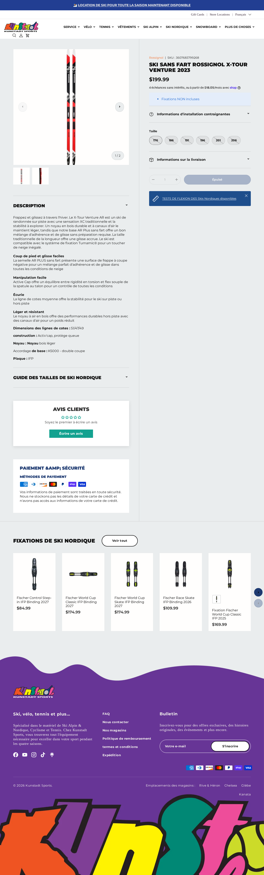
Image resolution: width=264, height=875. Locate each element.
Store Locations (220, 14)
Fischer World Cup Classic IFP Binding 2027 (81, 602)
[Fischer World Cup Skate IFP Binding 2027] (132, 574)
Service (70, 27)
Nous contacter (115, 722)
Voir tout (119, 541)
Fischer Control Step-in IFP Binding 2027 (34, 600)
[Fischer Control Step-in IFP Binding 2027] (34, 574)
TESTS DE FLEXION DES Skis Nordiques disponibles (199, 198)
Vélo (88, 27)
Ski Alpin (150, 27)
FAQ (106, 714)
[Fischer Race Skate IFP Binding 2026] (180, 574)
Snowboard (206, 27)
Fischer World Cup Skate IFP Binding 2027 (129, 602)
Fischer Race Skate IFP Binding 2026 (178, 600)
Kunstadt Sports (39, 785)
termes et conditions (120, 747)
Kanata (245, 794)
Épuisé (217, 179)
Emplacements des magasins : (170, 785)
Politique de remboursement (127, 738)
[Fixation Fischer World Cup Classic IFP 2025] (229, 574)
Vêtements (127, 27)
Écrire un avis (71, 434)
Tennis (104, 27)
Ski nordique (177, 27)
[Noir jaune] (216, 599)
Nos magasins (114, 730)
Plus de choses (238, 27)
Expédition (112, 755)
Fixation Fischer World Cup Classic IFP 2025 (226, 614)
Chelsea (230, 785)
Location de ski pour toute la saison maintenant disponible (134, 5)
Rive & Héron (209, 785)
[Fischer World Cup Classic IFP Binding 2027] (83, 574)
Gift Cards (197, 14)
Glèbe (246, 785)
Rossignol (156, 58)
